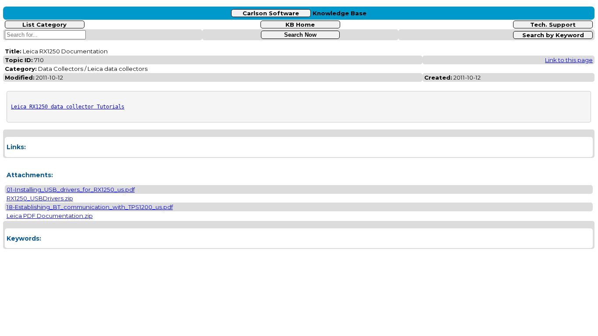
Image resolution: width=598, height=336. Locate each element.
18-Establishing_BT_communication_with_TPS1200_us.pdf (90, 206)
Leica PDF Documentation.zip (50, 215)
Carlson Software (271, 13)
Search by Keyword (553, 35)
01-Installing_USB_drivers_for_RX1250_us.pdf (71, 189)
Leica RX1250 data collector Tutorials (67, 107)
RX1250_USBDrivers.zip (40, 198)
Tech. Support (553, 24)
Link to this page (569, 59)
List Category (44, 24)
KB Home (300, 24)
